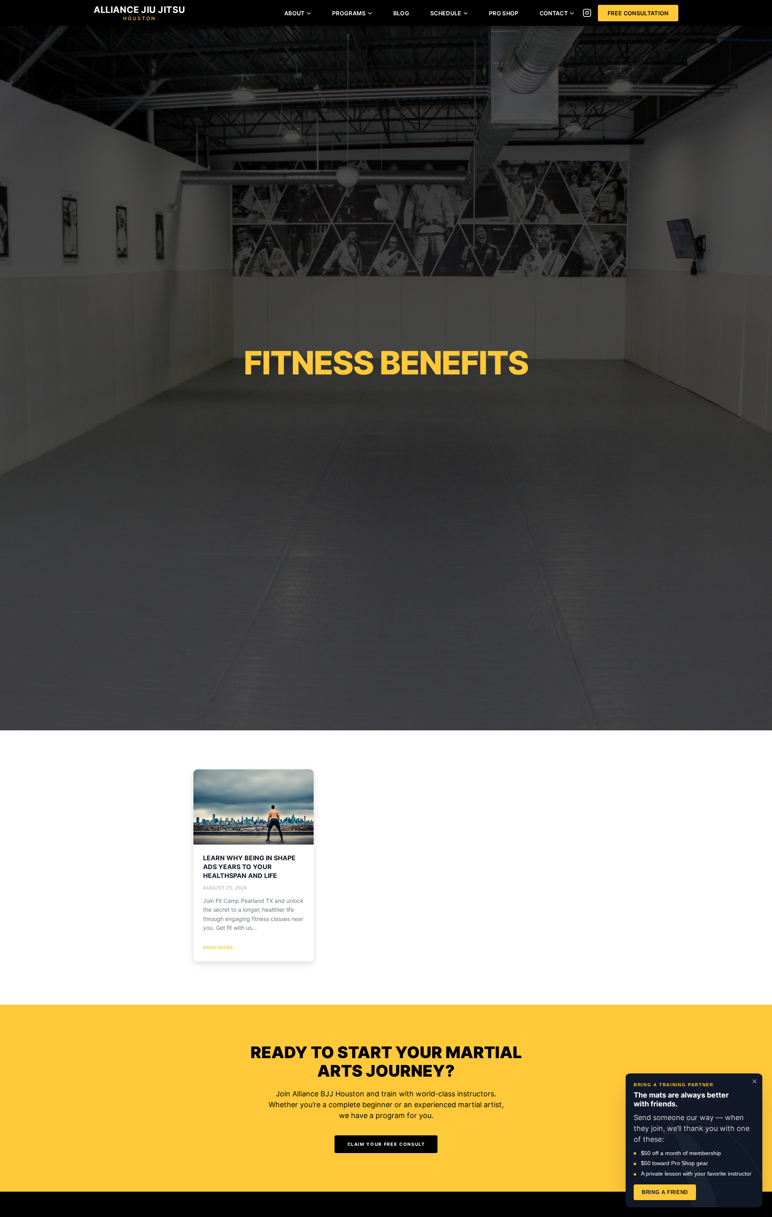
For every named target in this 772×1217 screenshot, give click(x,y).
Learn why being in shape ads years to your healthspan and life (249, 867)
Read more (218, 947)
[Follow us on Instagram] (587, 12)
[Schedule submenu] (465, 12)
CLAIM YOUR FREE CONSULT (386, 1144)
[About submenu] (308, 12)
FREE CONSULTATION (638, 13)
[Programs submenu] (370, 12)
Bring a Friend (665, 1192)
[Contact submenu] (571, 12)
